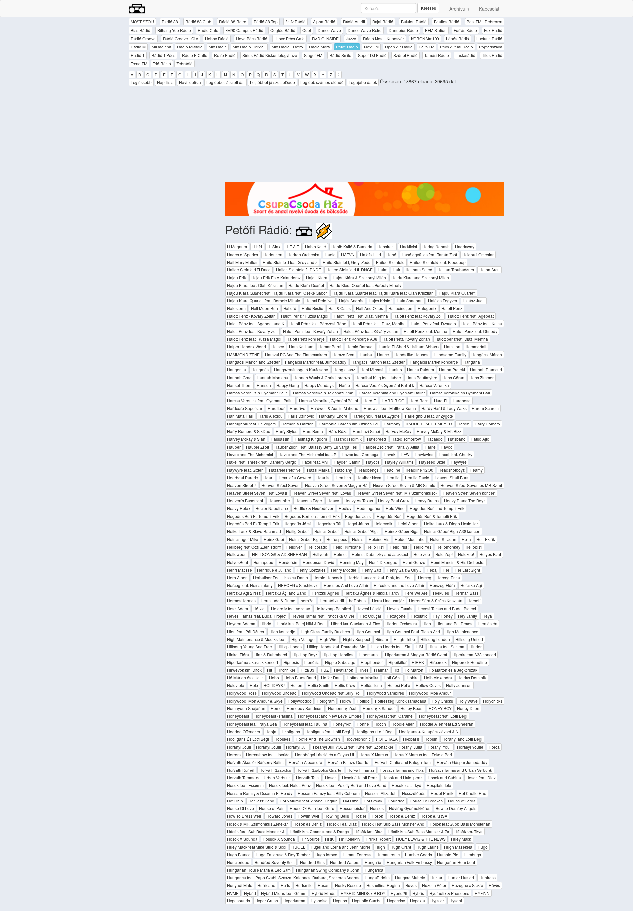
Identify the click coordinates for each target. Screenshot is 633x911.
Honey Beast (411, 708)
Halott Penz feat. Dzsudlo (433, 323)
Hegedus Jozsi (358, 516)
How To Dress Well (244, 816)
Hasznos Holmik (347, 439)
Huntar (436, 877)
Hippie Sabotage (340, 662)
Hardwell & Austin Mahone (334, 408)
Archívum (459, 8)
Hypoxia (417, 900)
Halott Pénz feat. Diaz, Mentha (378, 323)
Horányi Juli (297, 747)
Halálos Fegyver (442, 300)
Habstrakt (386, 246)
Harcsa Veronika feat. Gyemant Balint (260, 400)
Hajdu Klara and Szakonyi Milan (420, 277)
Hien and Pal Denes (454, 623)
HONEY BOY (440, 708)
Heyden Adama (241, 623)
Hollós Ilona (371, 685)
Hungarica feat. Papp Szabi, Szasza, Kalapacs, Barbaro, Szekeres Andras (293, 877)
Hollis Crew (345, 685)
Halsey (277, 346)
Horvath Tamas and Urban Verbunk (460, 770)
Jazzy (351, 38)
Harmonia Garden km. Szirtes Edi (348, 423)
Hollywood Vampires (385, 693)
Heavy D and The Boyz (464, 500)
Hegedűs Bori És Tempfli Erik (253, 523)
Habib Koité (315, 246)
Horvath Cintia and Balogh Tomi (403, 762)
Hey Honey (443, 616)
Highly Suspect (356, 639)
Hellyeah (320, 554)
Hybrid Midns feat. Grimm (283, 893)
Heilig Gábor (297, 531)
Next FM (371, 46)
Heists (357, 539)
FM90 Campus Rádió (244, 30)
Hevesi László (369, 608)
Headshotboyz (451, 470)
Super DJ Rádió (372, 55)
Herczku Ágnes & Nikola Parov (371, 593)
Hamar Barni (329, 346)
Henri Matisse (239, 570)
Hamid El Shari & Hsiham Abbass (409, 346)
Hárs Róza (337, 431)
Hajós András (351, 300)
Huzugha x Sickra (467, 885)
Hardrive (297, 408)
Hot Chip (235, 800)
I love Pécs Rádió (251, 38)
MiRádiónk (161, 46)
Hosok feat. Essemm (245, 785)
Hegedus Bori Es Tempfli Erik (253, 516)
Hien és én (487, 623)
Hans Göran (453, 377)
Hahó (391, 254)
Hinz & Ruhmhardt (270, 654)
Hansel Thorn (239, 385)
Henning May (352, 562)
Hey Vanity (467, 616)
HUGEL (298, 847)
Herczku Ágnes (325, 593)
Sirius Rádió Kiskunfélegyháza (269, 55)
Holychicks (492, 701)
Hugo (483, 847)
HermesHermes (241, 600)
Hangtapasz (344, 369)
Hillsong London (435, 639)
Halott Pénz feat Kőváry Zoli (418, 316)
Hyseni (455, 900)
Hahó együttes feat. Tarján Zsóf (429, 254)
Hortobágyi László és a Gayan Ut (324, 754)
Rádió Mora (319, 46)
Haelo (330, 254)
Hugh (380, 847)
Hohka (413, 677)
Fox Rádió (493, 30)
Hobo (274, 677)
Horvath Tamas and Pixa (402, 770)
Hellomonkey (448, 547)
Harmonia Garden (297, 423)
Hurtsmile (304, 885)
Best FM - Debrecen (484, 21)
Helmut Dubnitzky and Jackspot (380, 554)
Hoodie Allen (403, 724)
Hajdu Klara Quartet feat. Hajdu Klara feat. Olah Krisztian (383, 293)
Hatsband (457, 439)
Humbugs (472, 854)
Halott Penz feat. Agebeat (471, 316)
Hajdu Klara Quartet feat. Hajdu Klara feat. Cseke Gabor (277, 293)
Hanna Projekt (452, 369)
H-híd (257, 246)
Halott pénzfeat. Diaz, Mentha (461, 339)
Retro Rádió (225, 55)
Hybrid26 (399, 893)
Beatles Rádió (446, 21)
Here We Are (416, 593)
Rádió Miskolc (189, 46)
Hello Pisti (375, 547)
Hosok (331, 777)
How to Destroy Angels (456, 808)
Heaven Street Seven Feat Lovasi (257, 493)
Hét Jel (259, 608)
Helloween (237, 554)
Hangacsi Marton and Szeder (253, 362)
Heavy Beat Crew (393, 500)
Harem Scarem (485, 408)
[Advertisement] (365, 135)
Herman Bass (466, 593)
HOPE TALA (387, 739)
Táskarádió (465, 55)
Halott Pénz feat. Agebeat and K (255, 323)
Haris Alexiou (270, 416)
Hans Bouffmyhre (421, 377)
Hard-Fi (440, 400)
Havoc (446, 447)
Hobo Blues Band (300, 677)
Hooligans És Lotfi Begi (248, 739)
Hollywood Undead (279, 693)
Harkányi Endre (333, 416)
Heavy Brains (427, 500)
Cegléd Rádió (282, 30)
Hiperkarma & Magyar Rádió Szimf (416, 654)
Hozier (360, 816)
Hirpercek (438, 662)
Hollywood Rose (242, 693)
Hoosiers (282, 739)
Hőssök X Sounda (279, 839)
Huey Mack (461, 839)
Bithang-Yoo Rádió (174, 30)
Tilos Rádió (492, 55)
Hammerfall (476, 346)
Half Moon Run (264, 308)
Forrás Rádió (465, 30)
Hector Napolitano (272, 508)
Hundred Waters (344, 862)
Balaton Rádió (414, 21)
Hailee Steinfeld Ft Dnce (249, 269)
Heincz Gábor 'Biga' (361, 531)
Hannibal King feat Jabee (378, 377)
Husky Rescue (348, 885)
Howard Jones (279, 816)
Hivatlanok (343, 670)
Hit (269, 670)
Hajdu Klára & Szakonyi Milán (359, 277)
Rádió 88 (170, 21)
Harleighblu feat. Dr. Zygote (251, 423)
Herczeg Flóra (442, 585)
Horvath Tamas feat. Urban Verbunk (259, 777)
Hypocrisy (396, 900)
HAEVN (348, 254)
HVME (233, 893)
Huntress (487, 877)
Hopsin (430, 739)
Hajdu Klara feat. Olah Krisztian (255, 285)
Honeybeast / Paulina (273, 716)
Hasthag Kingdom (311, 439)
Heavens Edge (308, 500)
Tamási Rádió (436, 55)
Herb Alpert (237, 577)
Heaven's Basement (245, 500)
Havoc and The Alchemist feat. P (307, 454)
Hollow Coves (428, 685)
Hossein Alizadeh (381, 793)
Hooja (270, 731)
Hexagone (396, 616)
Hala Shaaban (410, 300)
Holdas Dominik (471, 677)
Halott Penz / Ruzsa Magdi (304, 316)
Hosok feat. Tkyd (406, 785)
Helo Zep (421, 554)
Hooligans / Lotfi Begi (374, 731)
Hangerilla (236, 369)
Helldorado (317, 547)
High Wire (329, 639)
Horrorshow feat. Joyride (268, 754)
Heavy (333, 500)
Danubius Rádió (403, 30)
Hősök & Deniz (401, 816)
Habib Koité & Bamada (351, 246)
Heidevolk (383, 523)
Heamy (476, 470)
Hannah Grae (239, 377)
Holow (345, 701)
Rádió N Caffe (194, 55)
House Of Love (240, 808)
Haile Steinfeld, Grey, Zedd (347, 262)
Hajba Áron (489, 269)
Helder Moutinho (410, 539)
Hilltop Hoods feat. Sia (390, 646)
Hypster (437, 900)
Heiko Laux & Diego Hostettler (451, 523)
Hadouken (272, 254)
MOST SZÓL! (142, 21)
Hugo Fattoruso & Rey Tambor (283, 854)
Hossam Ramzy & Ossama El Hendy (259, 793)
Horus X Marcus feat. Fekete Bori (422, 754)
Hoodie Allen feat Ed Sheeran (446, 724)
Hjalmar (381, 670)
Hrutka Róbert (378, 839)
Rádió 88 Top (266, 21)
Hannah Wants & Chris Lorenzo (321, 377)
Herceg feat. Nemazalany (250, 585)
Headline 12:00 (419, 470)
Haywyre (459, 462)
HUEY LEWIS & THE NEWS (421, 839)
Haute (430, 447)
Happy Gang (287, 385)
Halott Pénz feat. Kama (481, 323)
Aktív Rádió (295, 21)
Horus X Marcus (373, 754)
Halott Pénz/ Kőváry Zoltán (406, 339)
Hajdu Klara (316, 277)
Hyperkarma (294, 900)
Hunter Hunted (461, 877)
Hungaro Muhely (410, 877)
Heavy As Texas (358, 500)
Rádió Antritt (354, 21)
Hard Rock (419, 400)
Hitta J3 (307, 670)
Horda (494, 747)
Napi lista (165, 82)
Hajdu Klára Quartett (457, 293)
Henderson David (318, 562)
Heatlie (393, 477)
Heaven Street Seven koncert (469, 493)
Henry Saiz (371, 570)
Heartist (323, 477)
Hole (254, 685)
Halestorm (236, 308)
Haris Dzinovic (301, 416)
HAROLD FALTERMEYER (429, 423)
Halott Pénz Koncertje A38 (353, 339)
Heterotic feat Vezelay (290, 608)
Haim (382, 269)
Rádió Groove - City (180, 38)
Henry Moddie (343, 570)
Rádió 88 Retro (232, 21)
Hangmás (260, 369)
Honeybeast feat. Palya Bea (252, 724)
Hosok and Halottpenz (402, 777)
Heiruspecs (336, 539)
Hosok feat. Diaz (481, 777)
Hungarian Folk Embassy (409, 862)
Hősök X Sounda (242, 839)
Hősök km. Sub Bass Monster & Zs (418, 831)
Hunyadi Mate (239, 885)
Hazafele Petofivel (285, 470)
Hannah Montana (272, 377)
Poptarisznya (490, 46)
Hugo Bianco (239, 854)
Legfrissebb (141, 82)
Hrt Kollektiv (349, 839)
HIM (419, 646)
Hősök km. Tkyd (468, 831)
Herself (473, 600)
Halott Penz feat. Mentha (425, 331)
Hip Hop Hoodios (337, 654)
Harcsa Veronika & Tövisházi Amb (323, 392)
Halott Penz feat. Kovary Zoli (252, 331)
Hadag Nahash (436, 246)
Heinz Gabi (274, 539)
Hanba (366, 354)
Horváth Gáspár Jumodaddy (462, 762)
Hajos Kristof (380, 300)
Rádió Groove (143, 38)
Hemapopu (263, 562)
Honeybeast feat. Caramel (390, 716)
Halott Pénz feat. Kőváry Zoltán (370, 331)
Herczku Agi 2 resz (244, 593)
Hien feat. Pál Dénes (245, 631)
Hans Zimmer (481, 377)
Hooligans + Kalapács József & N (429, 731)
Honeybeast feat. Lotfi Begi (443, 716)
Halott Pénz (451, 308)
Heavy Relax (238, 508)
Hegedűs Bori (389, 516)
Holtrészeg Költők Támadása (400, 701)
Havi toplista (190, 82)
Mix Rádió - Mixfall (249, 46)
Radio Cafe (208, 30)
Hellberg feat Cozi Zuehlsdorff (254, 547)
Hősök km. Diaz (368, 831)
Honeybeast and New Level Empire (330, 716)
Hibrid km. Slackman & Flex (355, 623)
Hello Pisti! (399, 547)
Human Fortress (357, 854)
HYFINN (482, 893)
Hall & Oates (339, 308)
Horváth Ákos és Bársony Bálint (255, 762)
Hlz (396, 670)
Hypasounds (238, 900)
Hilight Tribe (404, 639)
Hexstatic (419, 616)
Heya (487, 616)
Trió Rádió (162, 63)
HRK (329, 839)
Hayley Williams (399, 462)
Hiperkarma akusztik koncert (252, 662)
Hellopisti (474, 547)
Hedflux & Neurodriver (313, 508)
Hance (383, 354)
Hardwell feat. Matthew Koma (390, 408)
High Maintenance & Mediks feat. (256, 639)
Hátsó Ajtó (480, 439)
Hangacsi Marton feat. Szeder (378, 362)
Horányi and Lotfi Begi (462, 739)
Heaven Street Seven (280, 485)
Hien (426, 623)
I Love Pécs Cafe (289, 38)
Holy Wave (468, 701)
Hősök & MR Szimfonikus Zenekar (257, 824)
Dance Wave (329, 30)
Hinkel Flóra (238, 654)
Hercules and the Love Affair (399, 585)
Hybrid (250, 893)
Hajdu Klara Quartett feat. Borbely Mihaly (263, 300)
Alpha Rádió (324, 21)
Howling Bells (336, 816)
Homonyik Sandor (379, 708)
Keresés (428, 8)
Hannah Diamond (486, 369)
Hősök (377, 816)
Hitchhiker (286, 670)
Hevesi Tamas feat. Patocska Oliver (322, 616)
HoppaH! (411, 739)
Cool (306, 30)
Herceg (424, 577)
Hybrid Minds (323, 893)
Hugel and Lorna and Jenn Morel (340, 847)
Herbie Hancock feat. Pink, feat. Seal (380, 577)
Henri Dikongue (383, 562)
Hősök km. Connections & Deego (319, 831)
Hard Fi (370, 400)
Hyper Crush (266, 900)
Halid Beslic (312, 308)
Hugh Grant (400, 847)
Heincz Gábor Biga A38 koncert (452, 531)
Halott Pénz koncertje (305, 339)
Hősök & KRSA (433, 816)
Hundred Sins (312, 862)
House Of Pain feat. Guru (312, 808)
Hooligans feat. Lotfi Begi (327, 731)
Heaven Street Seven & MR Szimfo (404, 485)
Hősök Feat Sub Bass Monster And (393, 824)
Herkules (441, 593)
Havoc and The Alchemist (250, 454)
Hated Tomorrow (406, 439)
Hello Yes (422, 547)
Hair (396, 269)
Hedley (345, 508)
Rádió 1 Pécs (163, 55)
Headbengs (367, 470)
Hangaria (471, 362)
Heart (268, 477)
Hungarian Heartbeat (456, 862)
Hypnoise (319, 900)
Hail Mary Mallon (242, 262)
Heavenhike (279, 500)
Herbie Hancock (327, 577)
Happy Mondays (319, 385)
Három (463, 423)
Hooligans (291, 731)
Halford (289, 308)
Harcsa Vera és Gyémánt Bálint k (384, 385)
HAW (405, 454)
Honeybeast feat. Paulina (304, 724)
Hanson (264, 385)
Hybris (418, 893)
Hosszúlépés (413, 793)
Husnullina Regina (383, 885)
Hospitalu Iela (439, 785)
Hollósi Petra (398, 685)
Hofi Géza (393, 677)
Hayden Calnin (347, 462)
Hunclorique (238, 862)
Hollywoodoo (300, 701)
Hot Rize (350, 800)
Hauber (234, 447)
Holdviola (235, 685)
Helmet (340, 554)
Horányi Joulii (268, 747)
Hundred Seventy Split (275, 862)
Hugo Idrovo (326, 854)
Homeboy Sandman (305, 708)
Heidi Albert (408, 523)
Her (446, 570)
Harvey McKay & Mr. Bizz (439, 431)
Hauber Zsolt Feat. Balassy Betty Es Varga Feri (315, 447)
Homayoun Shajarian (246, 708)
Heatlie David (417, 477)
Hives (363, 670)
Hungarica (374, 870)
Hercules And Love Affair (346, 585)
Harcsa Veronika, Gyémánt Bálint (328, 400)
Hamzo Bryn (343, 354)
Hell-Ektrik (485, 539)
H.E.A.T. (293, 246)
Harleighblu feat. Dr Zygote (429, 416)
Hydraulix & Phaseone (449, 893)
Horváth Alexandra (305, 762)
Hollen (296, 685)
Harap (344, 385)
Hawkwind (424, 454)
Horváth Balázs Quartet (348, 762)
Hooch (380, 724)
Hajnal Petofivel (319, 300)
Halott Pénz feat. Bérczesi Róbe (317, 323)
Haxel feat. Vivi (315, 462)
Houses (377, 808)
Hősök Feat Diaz (342, 824)
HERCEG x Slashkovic (298, 585)
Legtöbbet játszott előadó (272, 82)
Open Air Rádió (399, 46)
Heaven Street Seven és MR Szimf (471, 485)
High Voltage (303, 639)
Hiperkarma (369, 654)
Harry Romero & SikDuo (248, 431)
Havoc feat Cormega (360, 454)
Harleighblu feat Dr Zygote (376, 416)
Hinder (475, 646)
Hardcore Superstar (244, 408)
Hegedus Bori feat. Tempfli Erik (312, 516)
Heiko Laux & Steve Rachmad (254, 531)
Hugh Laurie (427, 847)
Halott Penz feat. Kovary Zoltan (310, 331)
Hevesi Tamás (399, 608)
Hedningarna (368, 508)
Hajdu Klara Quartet (306, 285)
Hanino (395, 369)
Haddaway (464, 246)
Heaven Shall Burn (451, 477)
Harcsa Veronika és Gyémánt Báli (460, 392)
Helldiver (294, 547)
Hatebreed (376, 439)
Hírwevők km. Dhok (244, 670)
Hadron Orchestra (303, 254)
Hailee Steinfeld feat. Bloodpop (438, 262)
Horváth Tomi (308, 777)
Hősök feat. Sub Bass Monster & (256, 831)
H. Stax (273, 246)
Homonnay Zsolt (342, 708)
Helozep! (466, 554)
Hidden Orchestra (401, 623)
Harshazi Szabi (366, 431)
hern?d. (308, 600)
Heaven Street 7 (241, 485)
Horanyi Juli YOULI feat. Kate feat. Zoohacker (353, 747)
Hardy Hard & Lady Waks (444, 408)
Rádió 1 (138, 55)
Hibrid (265, 623)
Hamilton (452, 346)
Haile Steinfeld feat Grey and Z (290, 262)
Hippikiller (397, 662)
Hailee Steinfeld (390, 262)
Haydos (373, 462)
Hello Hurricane (347, 547)
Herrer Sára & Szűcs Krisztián (435, 600)
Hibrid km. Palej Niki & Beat (301, 623)
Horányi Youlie (470, 747)
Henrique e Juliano (274, 570)
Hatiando (434, 439)
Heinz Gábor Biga (305, 539)
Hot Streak (373, 800)
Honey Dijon (468, 708)
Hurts (285, 885)
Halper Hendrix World (246, 346)
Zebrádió (184, 63)
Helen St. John (443, 539)
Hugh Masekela (458, 847)
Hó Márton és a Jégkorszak (453, 670)
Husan (324, 885)
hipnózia (312, 662)
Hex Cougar (370, 616)
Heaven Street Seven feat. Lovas (321, 493)
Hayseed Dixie (432, 462)
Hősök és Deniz (307, 824)
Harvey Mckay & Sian (246, 439)
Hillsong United (469, 639)
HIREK (418, 662)
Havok (389, 454)
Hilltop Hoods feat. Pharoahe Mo (336, 646)
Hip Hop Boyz (304, 654)
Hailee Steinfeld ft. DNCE (298, 269)
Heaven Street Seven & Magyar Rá (336, 485)
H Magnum (237, 246)
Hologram (326, 701)
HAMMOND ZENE (243, 354)
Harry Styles (286, 431)
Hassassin (280, 439)
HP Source (310, 839)
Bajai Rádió (382, 21)
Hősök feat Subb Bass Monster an (460, 824)
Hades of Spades (242, 254)
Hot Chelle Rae (472, 793)
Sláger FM (313, 55)
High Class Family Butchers (325, 631)
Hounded (396, 800)
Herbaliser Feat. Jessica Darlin (280, 577)
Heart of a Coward (295, 477)
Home (276, 708)
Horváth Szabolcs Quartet (319, 770)
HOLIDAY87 (274, 685)
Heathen (343, 477)
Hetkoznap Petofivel (333, 608)
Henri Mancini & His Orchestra (458, 562)
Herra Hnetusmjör (388, 600)
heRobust (358, 600)
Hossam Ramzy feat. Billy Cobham (329, 793)
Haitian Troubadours (455, 269)
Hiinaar (381, 639)
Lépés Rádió (457, 38)
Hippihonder (372, 662)
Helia (466, 539)
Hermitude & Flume (278, 600)
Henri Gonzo (414, 562)
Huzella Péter (434, 885)
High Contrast (367, 631)
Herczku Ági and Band (286, 593)
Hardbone (462, 400)
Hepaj (432, 570)
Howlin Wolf (308, 816)
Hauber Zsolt (257, 447)
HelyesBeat (237, 562)
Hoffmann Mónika (362, 677)
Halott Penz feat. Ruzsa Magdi (254, 339)
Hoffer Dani (331, 677)
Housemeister (352, 808)
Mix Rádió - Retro (287, 46)
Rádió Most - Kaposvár (383, 38)
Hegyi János (358, 523)
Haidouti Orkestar (478, 254)
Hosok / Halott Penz (359, 777)
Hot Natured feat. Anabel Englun (309, 800)
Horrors (234, 754)
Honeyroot (342, 724)
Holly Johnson (459, 685)
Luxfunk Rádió (489, 38)
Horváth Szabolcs (275, 770)
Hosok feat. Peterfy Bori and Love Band (351, 785)
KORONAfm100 (425, 38)
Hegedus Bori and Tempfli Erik (437, 508)
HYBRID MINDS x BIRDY (363, 893)
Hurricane (266, 885)
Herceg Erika (448, 577)
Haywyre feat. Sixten (245, 470)
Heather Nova (368, 477)
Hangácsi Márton (486, 354)
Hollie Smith (318, 685)
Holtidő (363, 701)
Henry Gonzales (311, 570)
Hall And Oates (369, 308)
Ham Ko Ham (301, 346)
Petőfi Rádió (347, 46)
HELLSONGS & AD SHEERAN (279, 554)
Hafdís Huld (370, 254)
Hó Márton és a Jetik (245, 677)
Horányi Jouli (239, 747)
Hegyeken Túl (328, 523)
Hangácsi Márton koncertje (434, 362)
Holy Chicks (442, 701)
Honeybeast (238, 716)
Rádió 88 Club (198, 21)
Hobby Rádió (217, 38)
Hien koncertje (282, 631)
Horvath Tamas (361, 770)
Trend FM (139, 63)
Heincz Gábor (326, 531)
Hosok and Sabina (444, 777)
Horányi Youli (440, 747)
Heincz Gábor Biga (402, 531)
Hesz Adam (237, 608)
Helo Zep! (444, 554)
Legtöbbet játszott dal (225, 82)
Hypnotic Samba (367, 900)
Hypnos (340, 900)
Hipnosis (291, 662)
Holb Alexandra (438, 677)
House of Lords (461, 800)
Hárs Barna (313, 431)
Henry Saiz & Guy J (404, 570)
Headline (392, 470)
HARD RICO (393, 400)
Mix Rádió (218, 46)
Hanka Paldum (420, 369)
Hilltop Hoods (289, 646)
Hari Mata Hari (240, 416)
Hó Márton (414, 670)
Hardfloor (276, 408)
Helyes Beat (490, 554)
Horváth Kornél (240, 770)
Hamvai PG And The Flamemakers (296, 354)
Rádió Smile (340, 55)
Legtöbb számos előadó (322, 82)
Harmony (392, 423)
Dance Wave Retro (365, 30)
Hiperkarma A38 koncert (474, 654)
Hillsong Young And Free (249, 646)
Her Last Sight (467, 570)
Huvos (411, 885)
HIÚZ (324, 670)
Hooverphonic (358, 739)
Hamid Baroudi (360, 346)
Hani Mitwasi (371, 369)
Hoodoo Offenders (243, 731)
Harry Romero (487, 423)
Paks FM (426, 46)
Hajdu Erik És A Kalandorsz (276, 277)
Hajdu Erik (236, 277)
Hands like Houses (411, 354)
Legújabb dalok (363, 82)
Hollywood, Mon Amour (430, 693)
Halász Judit (474, 300)
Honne (363, 724)
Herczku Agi (471, 585)
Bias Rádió (140, 30)
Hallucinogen (400, 308)
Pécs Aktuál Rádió (456, 46)
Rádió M (138, 46)
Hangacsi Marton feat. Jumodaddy (315, 362)
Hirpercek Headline (469, 662)
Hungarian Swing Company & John (327, 870)
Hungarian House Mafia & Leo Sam (259, 870)
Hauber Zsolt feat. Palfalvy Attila (391, 447)
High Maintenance (461, 631)
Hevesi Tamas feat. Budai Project (256, 616)
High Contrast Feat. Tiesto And (412, 631)
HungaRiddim (377, 877)
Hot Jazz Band (261, 800)
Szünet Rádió (405, 55)
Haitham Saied (419, 269)
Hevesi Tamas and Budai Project (447, 608)
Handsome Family (450, 354)
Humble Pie (447, 854)
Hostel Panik (442, 793)
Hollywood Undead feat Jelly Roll (332, 693)
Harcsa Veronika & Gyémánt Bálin (257, 392)
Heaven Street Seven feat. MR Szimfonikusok (396, 493)
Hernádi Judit (332, 600)
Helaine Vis (379, 539)
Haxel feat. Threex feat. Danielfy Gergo (261, 462)
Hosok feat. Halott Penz (290, 785)
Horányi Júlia (410, 747)
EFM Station (436, 30)
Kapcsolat (489, 8)
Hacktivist (408, 246)
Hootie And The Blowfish (318, 739)
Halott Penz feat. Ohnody (475, 331)
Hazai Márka (318, 470)
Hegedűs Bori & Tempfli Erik (432, 516)
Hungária (373, 862)
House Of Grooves (426, 800)
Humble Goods (418, 854)
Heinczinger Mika (242, 539)
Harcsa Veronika (434, 385)
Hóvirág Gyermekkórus (409, 808)
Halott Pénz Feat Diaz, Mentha (361, 316)
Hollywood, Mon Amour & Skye (255, 701)
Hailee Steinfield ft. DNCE (349, 269)
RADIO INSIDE (325, 38)
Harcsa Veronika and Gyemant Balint (392, 392)
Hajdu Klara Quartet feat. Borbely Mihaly (365, 285)
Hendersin (288, 562)
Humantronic (388, 854)
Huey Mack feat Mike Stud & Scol (256, 847)
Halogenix (427, 308)
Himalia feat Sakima (446, 646)
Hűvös (494, 885)
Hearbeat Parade (242, 477)
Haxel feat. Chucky (455, 454)
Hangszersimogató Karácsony (301, 369)
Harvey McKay (398, 431)
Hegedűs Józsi (298, 523)
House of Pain (272, 808)
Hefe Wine (395, 508)
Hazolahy (343, 470)
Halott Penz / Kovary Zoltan (251, 316)
